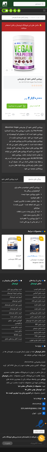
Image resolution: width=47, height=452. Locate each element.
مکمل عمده (18, 331)
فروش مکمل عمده (16, 316)
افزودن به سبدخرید (15, 106)
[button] (19, 10)
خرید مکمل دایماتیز (39, 328)
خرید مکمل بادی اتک (38, 301)
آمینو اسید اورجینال (16, 297)
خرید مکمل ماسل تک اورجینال (35, 320)
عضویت (7, 443)
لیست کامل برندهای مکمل (13, 339)
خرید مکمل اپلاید (39, 309)
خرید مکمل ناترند (39, 305)
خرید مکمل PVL (40, 336)
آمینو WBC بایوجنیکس (30, 259)
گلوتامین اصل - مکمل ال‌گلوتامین (15, 322)
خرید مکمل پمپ (16, 327)
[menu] (44, 10)
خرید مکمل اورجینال (15, 313)
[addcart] (35, 266)
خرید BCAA (18, 335)
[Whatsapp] (11, 10)
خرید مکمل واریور (39, 332)
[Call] (41, 438)
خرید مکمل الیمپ (39, 289)
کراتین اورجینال (17, 301)
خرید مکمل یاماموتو (39, 297)
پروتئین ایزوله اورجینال (14, 293)
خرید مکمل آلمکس (39, 293)
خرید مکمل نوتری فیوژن (37, 340)
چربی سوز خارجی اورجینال (13, 305)
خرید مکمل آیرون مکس (37, 316)
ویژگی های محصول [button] (34, 179)
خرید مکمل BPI (40, 324)
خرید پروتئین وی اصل (14, 289)
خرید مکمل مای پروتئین (37, 313)
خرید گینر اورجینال (16, 309)
